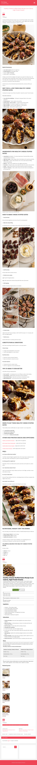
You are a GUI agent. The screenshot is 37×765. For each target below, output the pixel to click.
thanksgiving (26, 724)
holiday (22, 724)
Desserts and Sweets (17, 734)
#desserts (8, 724)
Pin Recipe (22, 589)
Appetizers (11, 734)
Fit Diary (4, 2)
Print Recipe (16, 589)
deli (20, 724)
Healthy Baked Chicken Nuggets (8, 445)
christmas (17, 724)
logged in (9, 740)
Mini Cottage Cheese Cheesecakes (8, 443)
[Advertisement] (27, 752)
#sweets (14, 724)
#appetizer (4, 724)
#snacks (11, 724)
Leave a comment (28, 734)
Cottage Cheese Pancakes (7, 448)
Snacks (22, 734)
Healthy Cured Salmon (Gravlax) (8, 440)
